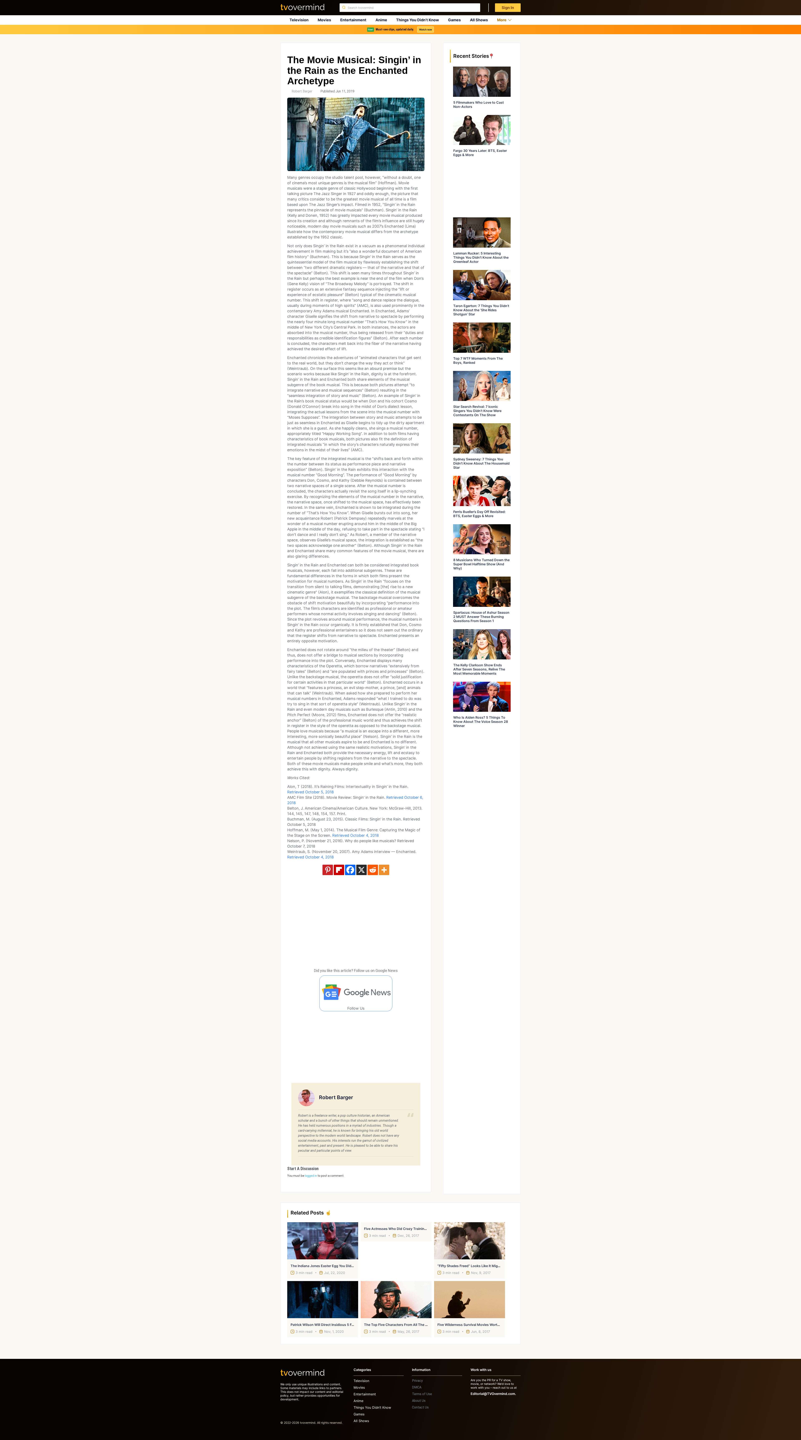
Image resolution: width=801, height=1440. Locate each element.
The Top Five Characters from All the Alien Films (403, 1325)
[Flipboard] (339, 870)
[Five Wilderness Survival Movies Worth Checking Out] (469, 1299)
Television (299, 20)
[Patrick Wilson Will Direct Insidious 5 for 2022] (322, 1299)
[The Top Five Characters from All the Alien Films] (396, 1299)
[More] (384, 870)
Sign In (508, 7)
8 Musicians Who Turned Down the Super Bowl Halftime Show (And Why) (481, 564)
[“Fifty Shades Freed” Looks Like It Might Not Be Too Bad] (469, 1240)
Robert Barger (302, 91)
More (501, 20)
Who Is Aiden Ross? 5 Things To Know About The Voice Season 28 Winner (480, 721)
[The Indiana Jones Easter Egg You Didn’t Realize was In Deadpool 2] (322, 1240)
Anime (381, 20)
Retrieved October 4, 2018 (355, 835)
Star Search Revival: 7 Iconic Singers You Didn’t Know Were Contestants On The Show (477, 410)
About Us (419, 1401)
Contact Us (420, 1407)
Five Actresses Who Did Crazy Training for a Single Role (409, 1229)
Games (454, 20)
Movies (324, 20)
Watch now (425, 29)
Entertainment (353, 20)
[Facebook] (350, 870)
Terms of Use (422, 1394)
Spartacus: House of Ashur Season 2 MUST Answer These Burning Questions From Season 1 (481, 616)
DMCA (416, 1387)
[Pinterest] (327, 870)
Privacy (417, 1381)
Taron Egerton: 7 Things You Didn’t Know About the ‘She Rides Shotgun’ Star (481, 310)
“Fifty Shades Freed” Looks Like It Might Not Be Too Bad (482, 1266)
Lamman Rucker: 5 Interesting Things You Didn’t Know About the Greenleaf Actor (481, 257)
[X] (361, 870)
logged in (311, 1175)
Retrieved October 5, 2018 (310, 792)
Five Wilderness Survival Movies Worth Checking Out (479, 1325)
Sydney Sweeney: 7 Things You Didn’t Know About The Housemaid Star (481, 463)
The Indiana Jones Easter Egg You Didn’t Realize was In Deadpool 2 (344, 1266)
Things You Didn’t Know (417, 20)
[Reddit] (373, 870)
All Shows (479, 20)
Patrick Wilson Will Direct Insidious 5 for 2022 (327, 1325)
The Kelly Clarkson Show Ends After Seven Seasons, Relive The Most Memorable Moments (479, 669)
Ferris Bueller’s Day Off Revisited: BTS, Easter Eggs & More (479, 514)
